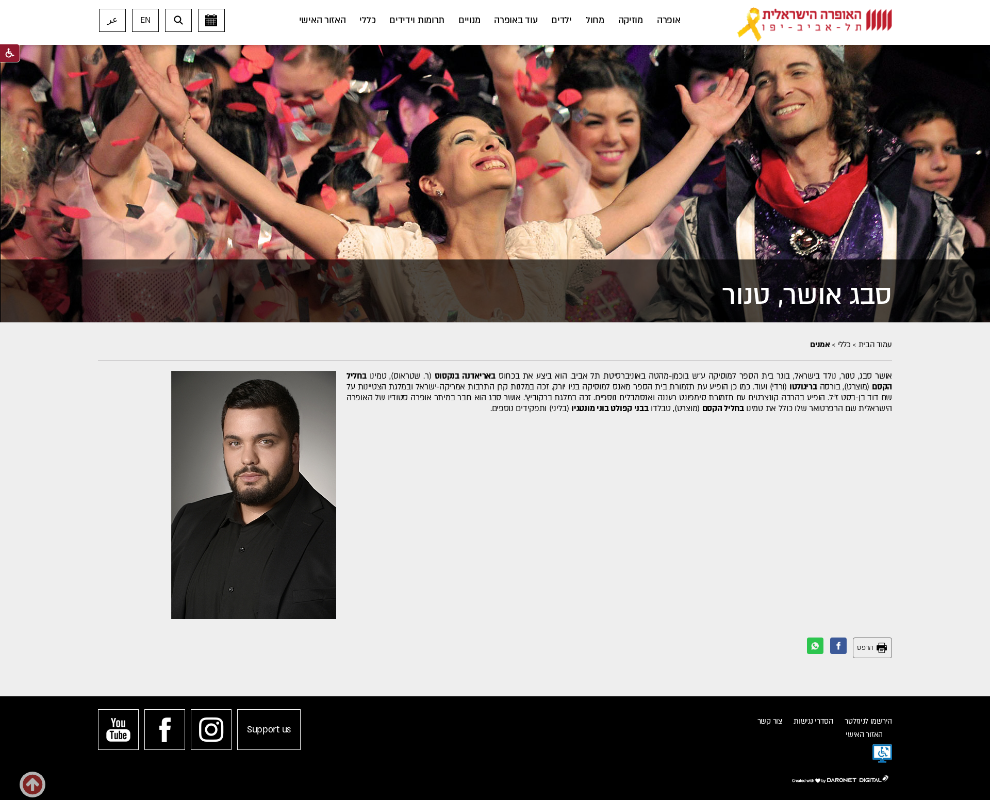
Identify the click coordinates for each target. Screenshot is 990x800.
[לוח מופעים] (211, 20)
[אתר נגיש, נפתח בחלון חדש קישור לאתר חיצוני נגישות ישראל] (882, 753)
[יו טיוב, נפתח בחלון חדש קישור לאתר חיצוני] (118, 729)
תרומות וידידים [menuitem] (416, 20)
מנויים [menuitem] (469, 20)
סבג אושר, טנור (807, 295)
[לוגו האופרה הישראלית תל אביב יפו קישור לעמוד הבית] (814, 24)
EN (145, 20)
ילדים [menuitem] (561, 20)
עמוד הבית (875, 344)
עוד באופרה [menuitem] (515, 20)
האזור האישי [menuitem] (322, 20)
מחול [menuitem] (595, 20)
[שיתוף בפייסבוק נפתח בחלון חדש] (838, 646)
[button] (178, 20)
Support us (269, 730)
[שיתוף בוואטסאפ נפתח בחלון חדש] (815, 646)
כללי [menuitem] (367, 20)
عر (112, 20)
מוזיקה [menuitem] (630, 20)
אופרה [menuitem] (669, 20)
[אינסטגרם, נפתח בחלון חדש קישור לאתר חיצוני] (211, 729)
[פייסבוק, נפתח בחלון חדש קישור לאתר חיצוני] (164, 729)
